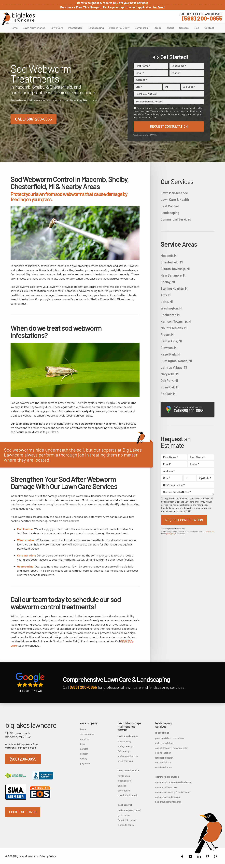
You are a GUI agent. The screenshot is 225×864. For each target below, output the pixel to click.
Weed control (25, 540)
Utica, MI (167, 302)
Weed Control (124, 780)
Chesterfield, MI (172, 262)
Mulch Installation (164, 743)
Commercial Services (176, 219)
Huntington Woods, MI (176, 361)
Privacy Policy (48, 856)
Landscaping (96, 27)
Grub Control (124, 815)
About (170, 27)
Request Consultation (169, 126)
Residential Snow (119, 27)
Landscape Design (164, 757)
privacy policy (170, 534)
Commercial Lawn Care (166, 787)
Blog (196, 27)
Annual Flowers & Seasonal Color (168, 748)
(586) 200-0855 (201, 16)
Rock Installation (163, 767)
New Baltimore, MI (173, 275)
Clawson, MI (169, 348)
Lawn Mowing (124, 741)
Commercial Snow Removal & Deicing (168, 782)
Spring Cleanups (126, 746)
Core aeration (26, 555)
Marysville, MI (170, 374)
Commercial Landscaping (167, 797)
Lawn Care (57, 27)
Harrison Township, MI (176, 321)
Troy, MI (166, 295)
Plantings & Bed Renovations (168, 738)
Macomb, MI (169, 256)
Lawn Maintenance (34, 27)
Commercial (142, 27)
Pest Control (75, 27)
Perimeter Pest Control (129, 810)
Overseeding (25, 566)
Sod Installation (163, 752)
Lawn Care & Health (175, 199)
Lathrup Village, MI (174, 367)
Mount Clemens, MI (174, 328)
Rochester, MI (170, 315)
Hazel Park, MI (171, 354)
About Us (84, 739)
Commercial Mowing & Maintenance (168, 792)
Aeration (122, 785)
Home (14, 27)
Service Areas (87, 734)
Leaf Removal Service (128, 756)
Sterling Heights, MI (174, 288)
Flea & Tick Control (127, 820)
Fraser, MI (167, 334)
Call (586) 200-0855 (33, 119)
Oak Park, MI (169, 381)
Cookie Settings (22, 812)
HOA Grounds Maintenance (168, 801)
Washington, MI (172, 308)
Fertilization (124, 776)
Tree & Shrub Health (127, 795)
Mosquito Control (126, 825)
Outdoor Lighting (163, 762)
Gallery (83, 758)
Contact (209, 27)
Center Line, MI (171, 341)
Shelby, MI (168, 282)
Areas (158, 27)
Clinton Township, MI (175, 269)
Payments (85, 763)
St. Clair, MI (168, 394)
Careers (184, 27)
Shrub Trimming (125, 761)
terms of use (210, 532)
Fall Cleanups (124, 751)
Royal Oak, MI (170, 387)
